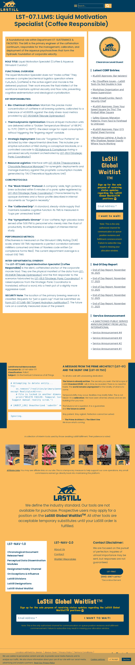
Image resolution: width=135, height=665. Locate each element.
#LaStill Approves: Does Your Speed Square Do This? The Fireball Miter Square (108, 109)
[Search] (108, 6)
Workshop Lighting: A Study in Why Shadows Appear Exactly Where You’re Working (108, 140)
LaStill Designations (19, 583)
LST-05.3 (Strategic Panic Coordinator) (30, 193)
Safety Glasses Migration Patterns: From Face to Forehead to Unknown (109, 120)
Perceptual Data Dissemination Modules (26, 562)
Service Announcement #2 (107, 343)
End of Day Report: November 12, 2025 (108, 296)
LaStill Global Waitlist (20, 588)
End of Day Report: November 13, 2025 (108, 288)
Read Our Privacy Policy (44, 662)
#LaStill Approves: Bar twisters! (110, 75)
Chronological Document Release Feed (22, 553)
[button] (75, 5)
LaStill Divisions (16, 578)
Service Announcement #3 (107, 337)
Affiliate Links (13, 470)
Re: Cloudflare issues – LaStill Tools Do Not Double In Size (108, 83)
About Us (59, 549)
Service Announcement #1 (107, 348)
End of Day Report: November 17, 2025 (108, 280)
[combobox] (91, 6)
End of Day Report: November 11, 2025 (108, 305)
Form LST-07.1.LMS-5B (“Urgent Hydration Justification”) (37, 302)
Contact (59, 554)
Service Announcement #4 (107, 332)
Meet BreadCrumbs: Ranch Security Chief (106, 99)
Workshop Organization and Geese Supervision (107, 91)
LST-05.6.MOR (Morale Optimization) (44, 115)
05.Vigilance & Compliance (51, 149)
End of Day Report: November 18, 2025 (108, 271)
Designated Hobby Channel (24, 569)
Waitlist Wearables (65, 559)
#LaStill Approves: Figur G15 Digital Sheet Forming (107, 131)
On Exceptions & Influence (23, 573)
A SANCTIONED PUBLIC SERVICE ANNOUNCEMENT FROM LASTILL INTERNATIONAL (109, 324)
